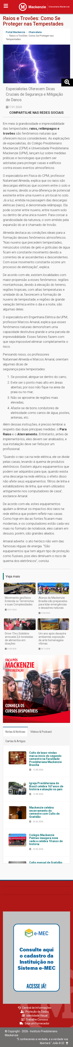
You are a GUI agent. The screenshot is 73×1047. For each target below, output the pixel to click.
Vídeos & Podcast (41, 731)
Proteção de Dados (37, 1011)
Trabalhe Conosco (37, 1019)
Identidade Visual (36, 1015)
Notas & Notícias (15, 731)
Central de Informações (36, 1007)
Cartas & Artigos (15, 741)
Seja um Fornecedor (37, 1023)
